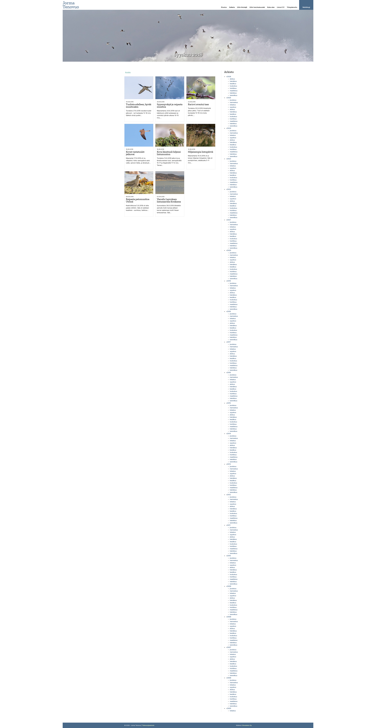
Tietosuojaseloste (148, 725)
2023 (229, 159)
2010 (229, 556)
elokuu (232, 79)
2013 (229, 464)
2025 (229, 98)
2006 (229, 678)
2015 (229, 403)
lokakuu (233, 105)
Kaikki (128, 72)
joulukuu (233, 100)
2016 (229, 372)
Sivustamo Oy (247, 725)
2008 (229, 617)
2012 (229, 495)
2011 (228, 525)
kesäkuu (233, 84)
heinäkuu (233, 81)
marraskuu (234, 102)
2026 (229, 77)
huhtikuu (233, 88)
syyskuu (233, 107)
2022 (229, 189)
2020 (229, 250)
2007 (229, 647)
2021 (229, 220)
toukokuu (233, 86)
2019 (229, 281)
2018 (229, 311)
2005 (229, 708)
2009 (229, 586)
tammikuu (233, 95)
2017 (229, 342)
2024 (229, 128)
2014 (229, 434)
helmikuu (233, 93)
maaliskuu (233, 91)
